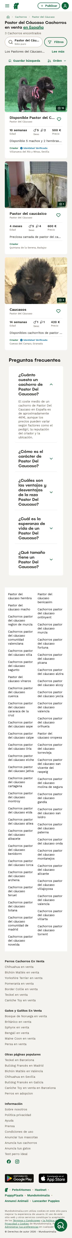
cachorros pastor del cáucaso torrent (50, 930)
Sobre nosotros (16, 1109)
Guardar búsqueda (26, 61)
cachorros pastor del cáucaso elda (20, 810)
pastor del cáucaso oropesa (50, 735)
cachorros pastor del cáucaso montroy (20, 797)
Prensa (10, 1126)
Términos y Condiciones (26, 1220)
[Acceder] (65, 5)
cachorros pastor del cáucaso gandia (50, 798)
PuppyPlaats (14, 1195)
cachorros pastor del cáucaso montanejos (50, 854)
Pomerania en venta (19, 983)
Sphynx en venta (17, 1027)
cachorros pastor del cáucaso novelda (20, 940)
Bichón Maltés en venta (22, 972)
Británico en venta (18, 1022)
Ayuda (9, 1120)
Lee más (58, 51)
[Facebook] (9, 1162)
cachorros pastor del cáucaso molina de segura (50, 783)
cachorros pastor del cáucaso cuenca (20, 692)
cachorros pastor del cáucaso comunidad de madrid (20, 923)
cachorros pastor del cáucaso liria (20, 746)
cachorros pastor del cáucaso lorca (20, 863)
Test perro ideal (16, 1154)
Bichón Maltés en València (24, 1071)
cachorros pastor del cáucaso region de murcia (20, 620)
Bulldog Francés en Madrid (24, 1065)
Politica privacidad (18, 1115)
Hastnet (40, 1190)
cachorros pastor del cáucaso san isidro (50, 813)
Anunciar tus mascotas (21, 1137)
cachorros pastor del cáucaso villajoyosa (50, 885)
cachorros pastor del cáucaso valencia (50, 707)
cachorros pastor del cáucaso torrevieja (50, 748)
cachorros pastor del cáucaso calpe (21, 735)
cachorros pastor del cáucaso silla (20, 653)
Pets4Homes (21, 1190)
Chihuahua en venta (19, 967)
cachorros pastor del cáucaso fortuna (50, 643)
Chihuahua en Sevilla (20, 1077)
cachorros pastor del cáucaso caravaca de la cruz (20, 709)
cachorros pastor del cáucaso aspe (20, 724)
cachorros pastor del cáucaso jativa (21, 769)
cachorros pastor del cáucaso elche (21, 758)
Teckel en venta (16, 995)
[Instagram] (17, 1162)
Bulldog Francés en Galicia (24, 1082)
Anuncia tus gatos (18, 1148)
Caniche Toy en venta (20, 1000)
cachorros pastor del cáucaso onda (50, 841)
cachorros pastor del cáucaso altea (20, 821)
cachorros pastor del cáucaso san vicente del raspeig (50, 766)
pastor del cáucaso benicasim (45, 598)
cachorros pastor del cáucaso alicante (50, 869)
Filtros (59, 42)
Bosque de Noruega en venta (26, 1016)
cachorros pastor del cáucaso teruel (20, 891)
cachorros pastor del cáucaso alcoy (50, 683)
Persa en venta (15, 1044)
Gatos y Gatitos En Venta (23, 1010)
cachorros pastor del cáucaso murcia (50, 628)
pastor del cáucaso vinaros (19, 679)
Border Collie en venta (21, 989)
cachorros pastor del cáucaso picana (50, 658)
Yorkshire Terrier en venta (23, 978)
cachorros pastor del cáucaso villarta (50, 915)
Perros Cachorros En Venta (24, 961)
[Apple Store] (53, 1178)
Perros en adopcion (19, 1093)
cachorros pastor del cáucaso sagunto (20, 666)
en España (33, 27)
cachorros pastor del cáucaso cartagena (20, 782)
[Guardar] (59, 119)
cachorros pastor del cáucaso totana (20, 906)
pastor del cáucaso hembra (20, 596)
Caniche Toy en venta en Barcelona (30, 1088)
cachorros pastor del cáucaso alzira (50, 672)
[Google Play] (19, 1178)
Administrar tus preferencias (21, 1226)
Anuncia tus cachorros (21, 1143)
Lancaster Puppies (46, 1201)
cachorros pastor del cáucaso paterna (50, 828)
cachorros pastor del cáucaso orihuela (50, 722)
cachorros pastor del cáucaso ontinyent (50, 613)
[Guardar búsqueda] (60, 1225)
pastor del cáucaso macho (19, 607)
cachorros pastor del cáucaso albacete (20, 834)
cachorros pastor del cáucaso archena (20, 876)
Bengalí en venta (17, 1033)
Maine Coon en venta (20, 1038)
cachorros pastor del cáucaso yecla (50, 694)
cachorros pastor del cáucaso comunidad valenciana (20, 637)
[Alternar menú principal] (7, 6)
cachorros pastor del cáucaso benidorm (20, 850)
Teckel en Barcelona (19, 1060)
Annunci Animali (16, 1201)
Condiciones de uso (19, 1131)
